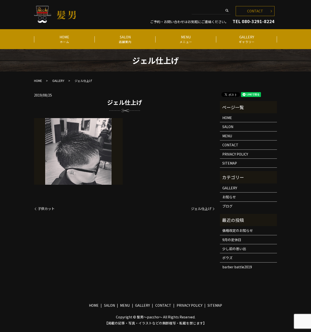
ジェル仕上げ (201, 208)
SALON (125, 39)
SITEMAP (229, 163)
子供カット (46, 208)
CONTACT (255, 11)
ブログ (227, 206)
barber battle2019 (237, 266)
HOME (64, 39)
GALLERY (247, 39)
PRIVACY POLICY (235, 154)
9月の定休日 (231, 239)
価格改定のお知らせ (237, 230)
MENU (186, 39)
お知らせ (229, 196)
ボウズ (227, 257)
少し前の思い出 (234, 248)
